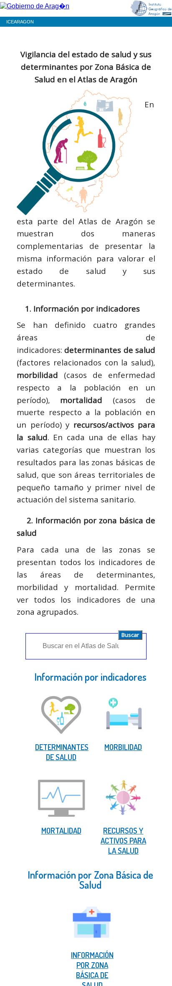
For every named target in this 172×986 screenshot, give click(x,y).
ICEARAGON (20, 21)
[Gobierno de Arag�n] (34, 5)
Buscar (130, 635)
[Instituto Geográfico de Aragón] (151, 9)
